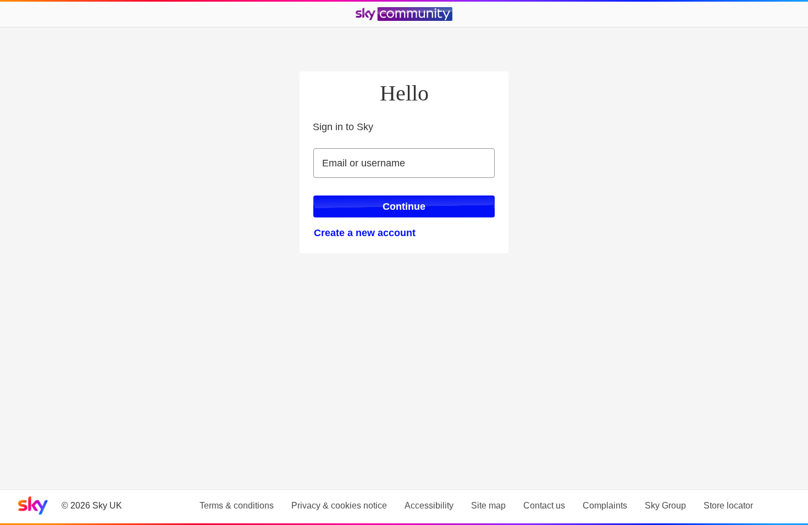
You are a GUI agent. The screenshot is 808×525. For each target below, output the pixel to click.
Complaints (605, 505)
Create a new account (365, 232)
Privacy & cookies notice (339, 505)
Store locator (728, 505)
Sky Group (665, 505)
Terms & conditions (237, 505)
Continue (404, 206)
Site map (488, 505)
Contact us (544, 505)
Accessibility (429, 505)
